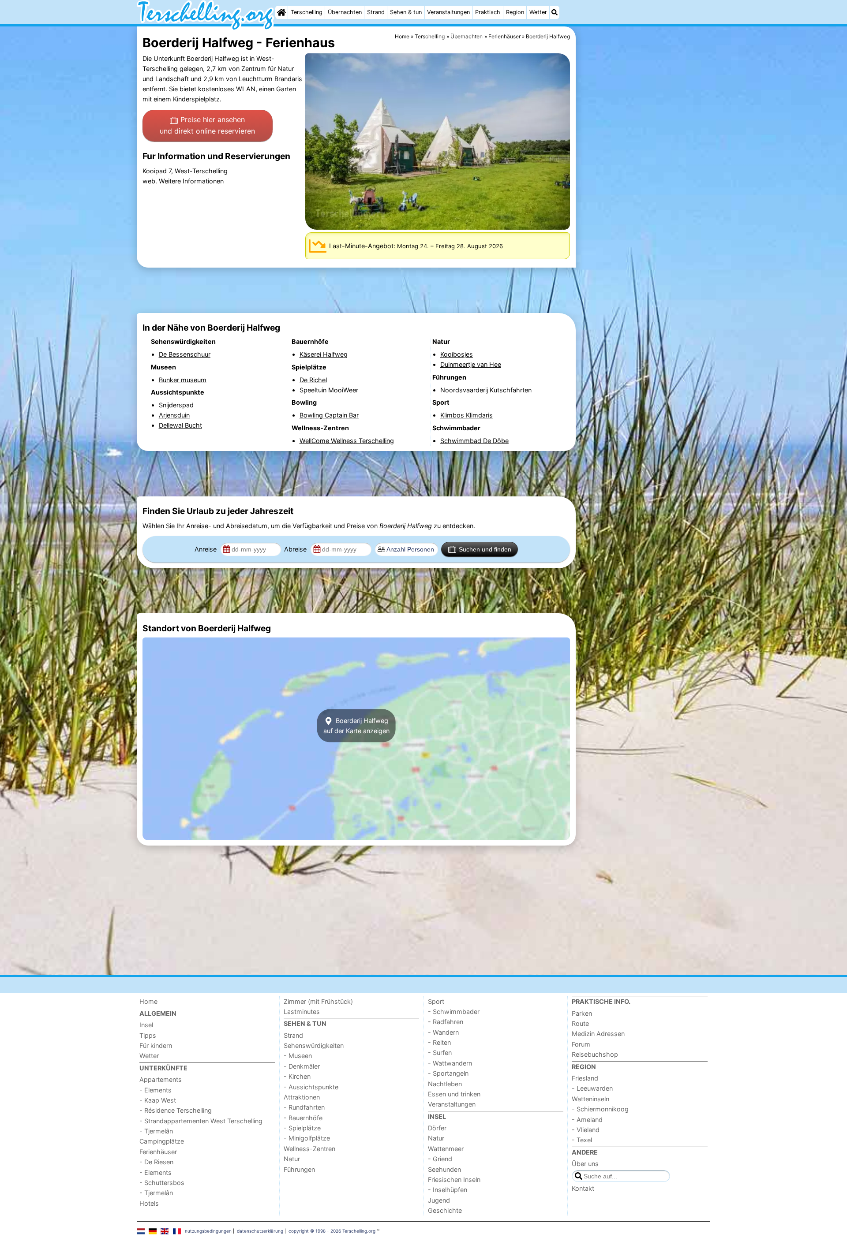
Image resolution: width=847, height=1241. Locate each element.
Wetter (538, 12)
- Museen (298, 1055)
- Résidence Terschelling (175, 1110)
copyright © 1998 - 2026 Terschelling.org (332, 1231)
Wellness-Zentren (309, 1148)
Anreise (206, 549)
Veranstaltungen (448, 12)
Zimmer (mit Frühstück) (318, 1001)
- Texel (582, 1140)
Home (148, 1001)
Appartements (160, 1079)
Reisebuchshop (595, 1054)
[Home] (281, 12)
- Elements (155, 1090)
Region (515, 12)
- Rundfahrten (304, 1107)
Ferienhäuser (158, 1151)
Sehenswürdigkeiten (314, 1045)
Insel (146, 1025)
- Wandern (443, 1032)
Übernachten (345, 12)
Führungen (299, 1169)
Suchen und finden (485, 549)
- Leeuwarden (592, 1088)
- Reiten (439, 1042)
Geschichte (445, 1210)
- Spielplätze (302, 1128)
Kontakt (583, 1188)
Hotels (149, 1203)
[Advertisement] (644, 229)
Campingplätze (161, 1141)
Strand (376, 12)
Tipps (147, 1035)
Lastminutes (302, 1011)
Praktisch (487, 12)
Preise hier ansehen (207, 125)
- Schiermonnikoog (600, 1109)
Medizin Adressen (598, 1033)
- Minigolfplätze (307, 1138)
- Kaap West (157, 1100)
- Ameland (587, 1119)
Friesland (585, 1078)
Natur (292, 1159)
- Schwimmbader (454, 1011)
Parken (582, 1013)
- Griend (440, 1159)
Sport (436, 1001)
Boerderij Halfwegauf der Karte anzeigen (356, 725)
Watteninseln (590, 1099)
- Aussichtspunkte (311, 1087)
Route (580, 1023)
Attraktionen (302, 1097)
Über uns (585, 1163)
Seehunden (444, 1169)
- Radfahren (445, 1021)
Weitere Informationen (191, 181)
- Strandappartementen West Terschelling (200, 1121)
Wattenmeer (446, 1148)
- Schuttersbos (161, 1182)
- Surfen (440, 1052)
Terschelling (306, 12)
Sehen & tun (406, 12)
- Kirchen (297, 1076)
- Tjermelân (156, 1131)
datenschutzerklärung (260, 1231)
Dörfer (437, 1128)
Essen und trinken (454, 1094)
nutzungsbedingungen (208, 1231)
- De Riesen (156, 1162)
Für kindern (155, 1045)
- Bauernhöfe (303, 1118)
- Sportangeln (448, 1073)
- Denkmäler (302, 1066)
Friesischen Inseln (454, 1179)
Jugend (439, 1200)
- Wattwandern (450, 1063)
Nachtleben (445, 1084)
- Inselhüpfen (447, 1189)
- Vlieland (586, 1129)
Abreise (296, 549)
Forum (581, 1044)
